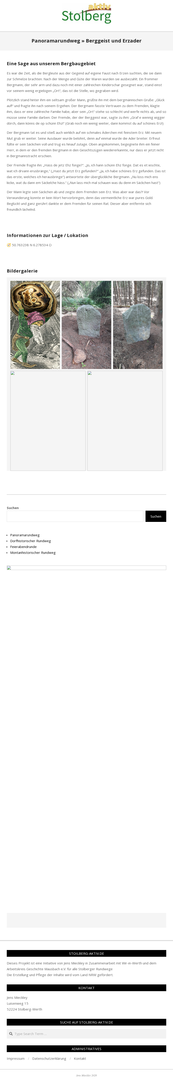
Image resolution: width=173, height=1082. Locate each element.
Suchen (13, 507)
